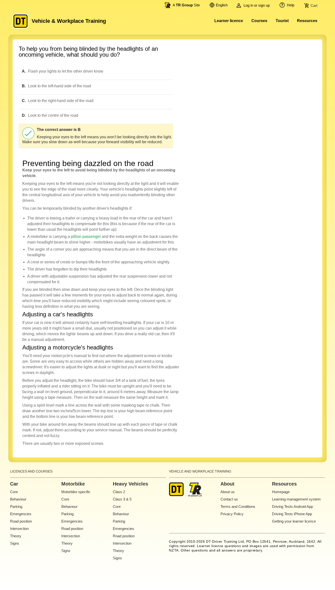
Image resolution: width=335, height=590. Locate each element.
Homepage (281, 492)
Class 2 (119, 492)
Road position (21, 521)
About (227, 484)
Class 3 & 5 (122, 499)
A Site (186, 5)
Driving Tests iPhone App (292, 514)
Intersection (19, 528)
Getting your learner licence (294, 521)
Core (14, 492)
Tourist (282, 21)
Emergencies (20, 514)
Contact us (229, 499)
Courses (259, 21)
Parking (16, 506)
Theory (15, 536)
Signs (14, 543)
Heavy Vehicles (130, 484)
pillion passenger (86, 236)
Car (14, 484)
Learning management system (296, 499)
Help (290, 5)
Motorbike (73, 484)
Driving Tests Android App (292, 506)
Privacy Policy (232, 514)
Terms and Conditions (237, 506)
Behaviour (18, 499)
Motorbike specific (75, 492)
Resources (307, 21)
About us (227, 492)
